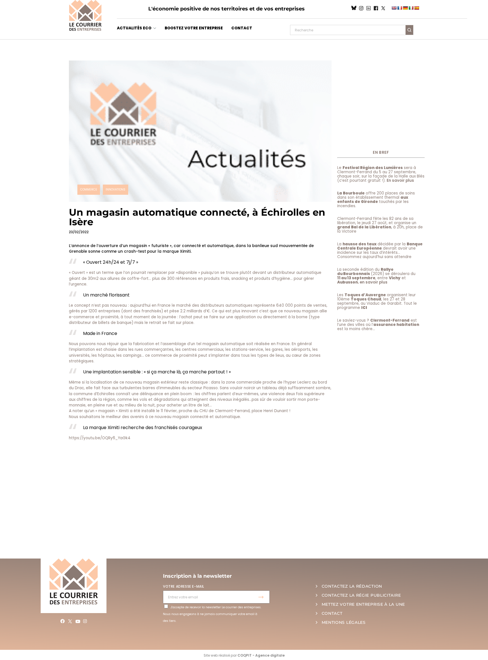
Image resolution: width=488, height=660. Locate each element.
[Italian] (410, 8)
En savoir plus (400, 180)
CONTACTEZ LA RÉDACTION (352, 586)
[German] (405, 8)
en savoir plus (373, 282)
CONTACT (241, 28)
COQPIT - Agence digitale (261, 655)
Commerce (88, 189)
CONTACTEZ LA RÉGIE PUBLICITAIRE (361, 595)
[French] (399, 8)
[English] (393, 8)
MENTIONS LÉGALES (344, 622)
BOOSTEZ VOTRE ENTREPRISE (194, 28)
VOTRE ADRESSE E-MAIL (183, 586)
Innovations (115, 189)
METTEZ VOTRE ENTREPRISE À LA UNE (363, 604)
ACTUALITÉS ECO (134, 28)
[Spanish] (416, 8)
